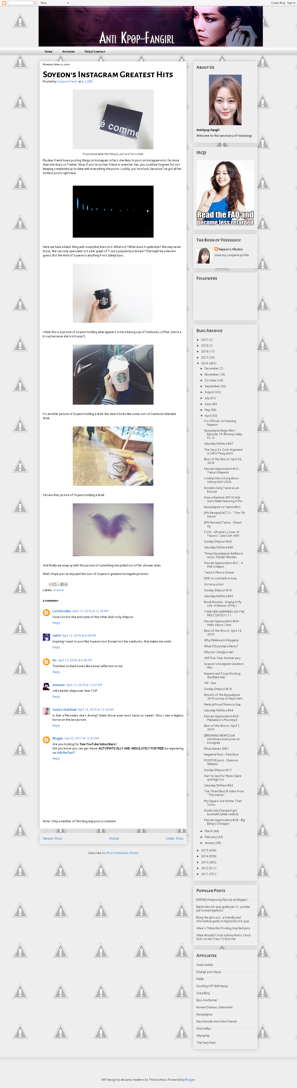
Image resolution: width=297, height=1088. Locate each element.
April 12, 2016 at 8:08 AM (79, 635)
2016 (205, 363)
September (212, 386)
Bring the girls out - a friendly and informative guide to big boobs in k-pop (222, 919)
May (208, 410)
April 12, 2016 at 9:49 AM (75, 660)
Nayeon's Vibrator (231, 249)
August (210, 392)
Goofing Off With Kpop (212, 986)
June (208, 404)
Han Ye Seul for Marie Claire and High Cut (222, 777)
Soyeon (58, 590)
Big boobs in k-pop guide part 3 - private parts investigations (223, 908)
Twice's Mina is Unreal (219, 572)
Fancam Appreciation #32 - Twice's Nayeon (222, 470)
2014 (205, 856)
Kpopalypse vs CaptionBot (222, 507)
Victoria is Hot (214, 584)
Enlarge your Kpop (208, 972)
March (209, 831)
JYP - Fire (210, 683)
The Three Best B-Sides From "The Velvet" (224, 793)
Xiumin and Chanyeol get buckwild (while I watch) (221, 812)
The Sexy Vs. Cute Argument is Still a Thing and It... (223, 451)
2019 (205, 345)
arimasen (59, 685)
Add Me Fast (65, 753)
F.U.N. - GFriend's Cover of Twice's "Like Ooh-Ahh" (222, 534)
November (212, 374)
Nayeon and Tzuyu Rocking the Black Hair (222, 675)
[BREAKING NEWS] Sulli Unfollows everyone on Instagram (222, 739)
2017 (205, 357)
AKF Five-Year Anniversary (222, 658)
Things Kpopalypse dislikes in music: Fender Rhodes (223, 555)
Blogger (58, 738)
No (55, 660)
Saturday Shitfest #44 (218, 710)
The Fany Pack (206, 1043)
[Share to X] (58, 584)
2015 (205, 850)
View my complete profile (232, 255)
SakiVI (57, 635)
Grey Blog (203, 993)
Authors (68, 51)
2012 (205, 868)
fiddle (200, 979)
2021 (205, 340)
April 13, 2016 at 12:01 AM (84, 685)
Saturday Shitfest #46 (218, 547)
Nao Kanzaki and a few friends (216, 1021)
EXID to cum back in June (220, 578)
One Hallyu (203, 1028)
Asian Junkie (204, 965)
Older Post (174, 838)
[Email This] (51, 584)
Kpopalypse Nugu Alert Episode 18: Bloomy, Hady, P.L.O (223, 434)
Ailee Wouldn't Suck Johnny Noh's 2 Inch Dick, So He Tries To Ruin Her (223, 937)
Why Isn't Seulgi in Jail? (219, 652)
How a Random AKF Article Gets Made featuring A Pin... (224, 499)
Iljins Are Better (206, 1000)
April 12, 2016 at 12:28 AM (90, 611)
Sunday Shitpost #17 (218, 770)
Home (48, 51)
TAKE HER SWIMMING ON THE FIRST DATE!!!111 (224, 613)
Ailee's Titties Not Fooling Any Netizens (223, 928)
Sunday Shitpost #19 (218, 590)
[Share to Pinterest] (66, 584)
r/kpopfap (203, 1035)
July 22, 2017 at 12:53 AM (81, 738)
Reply (56, 623)
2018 (205, 351)
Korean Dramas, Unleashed (214, 1007)
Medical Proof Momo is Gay (222, 704)
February (211, 837)
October (211, 380)
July (207, 398)
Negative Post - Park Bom (221, 754)
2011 (205, 874)
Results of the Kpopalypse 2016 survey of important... (224, 696)
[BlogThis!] (55, 584)
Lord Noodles (62, 611)
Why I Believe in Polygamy (221, 640)
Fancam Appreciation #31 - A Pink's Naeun (223, 564)
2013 (205, 862)
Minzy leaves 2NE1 (216, 748)
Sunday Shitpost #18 (218, 689)
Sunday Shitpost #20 (218, 541)
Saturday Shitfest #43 (218, 785)
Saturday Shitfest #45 (218, 596)
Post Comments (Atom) (122, 853)
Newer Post (52, 838)
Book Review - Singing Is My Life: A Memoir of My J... (222, 604)
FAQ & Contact (95, 51)
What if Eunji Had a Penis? (221, 646)
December (212, 368)
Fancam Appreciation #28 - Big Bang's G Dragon (224, 822)
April (208, 416)
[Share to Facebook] (62, 584)
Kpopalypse (204, 1014)
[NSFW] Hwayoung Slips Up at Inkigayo (221, 900)
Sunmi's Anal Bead (64, 709)
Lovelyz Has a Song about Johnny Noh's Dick (221, 480)
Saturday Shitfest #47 (218, 444)
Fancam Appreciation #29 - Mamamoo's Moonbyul (222, 718)
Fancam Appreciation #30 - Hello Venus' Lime (222, 623)
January (210, 843)
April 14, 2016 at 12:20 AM (96, 709)
